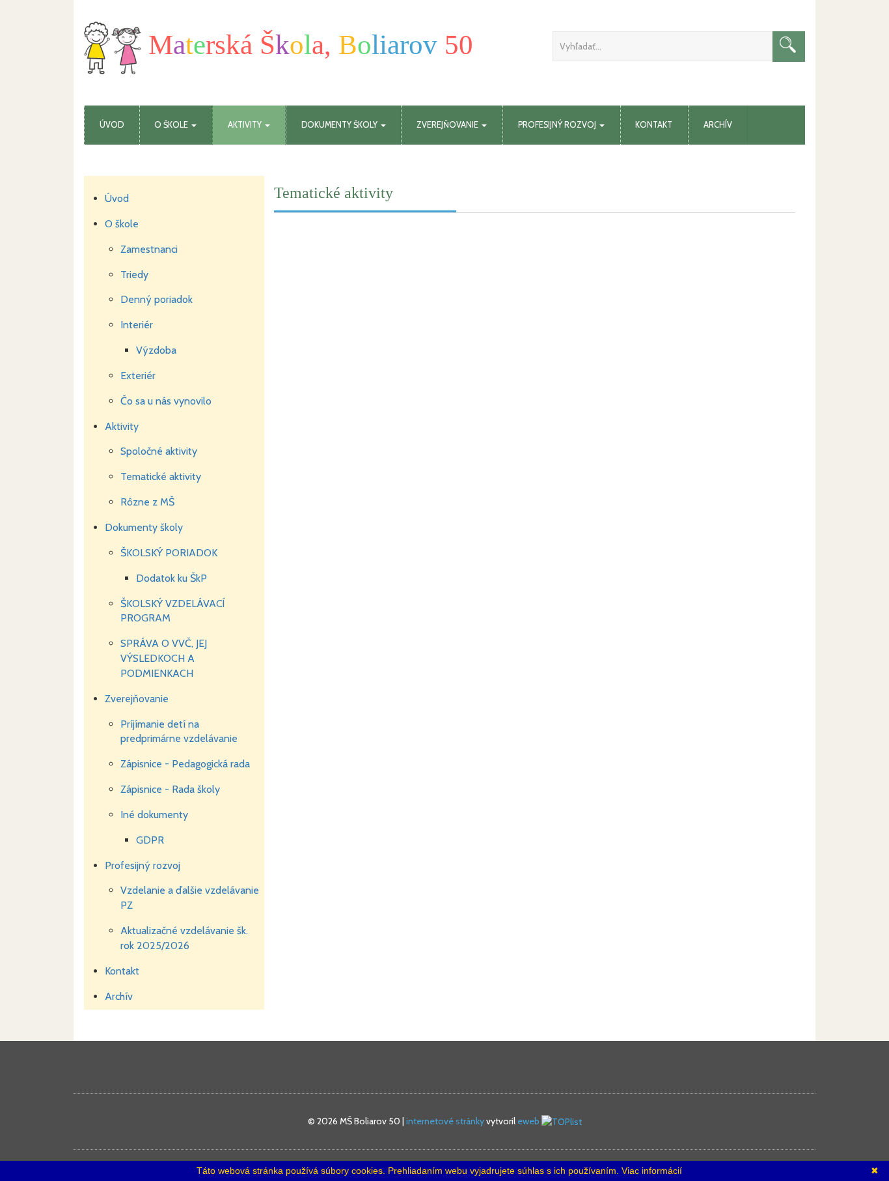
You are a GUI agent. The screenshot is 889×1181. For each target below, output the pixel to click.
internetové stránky (445, 1121)
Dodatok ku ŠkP (171, 578)
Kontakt (653, 125)
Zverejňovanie (137, 698)
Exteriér (138, 375)
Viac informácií (652, 1170)
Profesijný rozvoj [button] (558, 125)
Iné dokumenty (154, 814)
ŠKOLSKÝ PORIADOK (168, 553)
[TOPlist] (561, 1121)
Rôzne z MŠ (147, 502)
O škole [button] (172, 125)
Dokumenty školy (144, 527)
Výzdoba (156, 350)
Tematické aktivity (160, 476)
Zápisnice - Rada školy (170, 789)
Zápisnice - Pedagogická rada (185, 764)
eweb (528, 1121)
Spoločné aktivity (158, 451)
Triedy (134, 274)
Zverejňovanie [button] (448, 125)
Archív (718, 125)
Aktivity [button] (246, 125)
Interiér (136, 325)
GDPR (150, 840)
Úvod (112, 125)
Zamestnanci (149, 249)
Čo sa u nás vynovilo (166, 401)
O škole (122, 224)
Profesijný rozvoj (142, 865)
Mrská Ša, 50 (307, 44)
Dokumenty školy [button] (340, 125)
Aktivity (122, 426)
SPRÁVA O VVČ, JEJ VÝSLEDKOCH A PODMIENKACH (163, 658)
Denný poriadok (156, 299)
